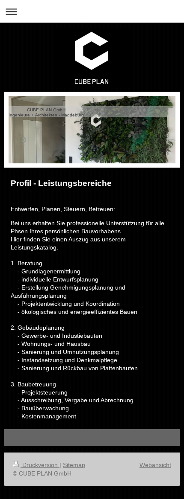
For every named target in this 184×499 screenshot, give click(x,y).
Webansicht (155, 464)
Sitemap (74, 464)
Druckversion (40, 464)
